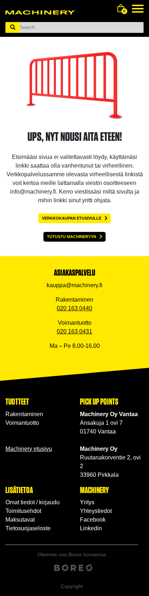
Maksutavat (20, 520)
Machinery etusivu (28, 449)
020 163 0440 (74, 308)
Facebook (93, 520)
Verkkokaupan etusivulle (71, 218)
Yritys (87, 502)
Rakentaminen (24, 414)
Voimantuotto (22, 423)
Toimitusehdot (23, 511)
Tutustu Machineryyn (71, 236)
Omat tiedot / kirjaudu (32, 502)
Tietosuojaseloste (28, 528)
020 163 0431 (74, 331)
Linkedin (91, 528)
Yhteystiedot (96, 511)
